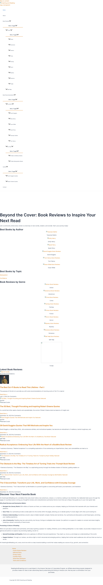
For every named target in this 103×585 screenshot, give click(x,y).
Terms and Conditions (19, 560)
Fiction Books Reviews (19, 550)
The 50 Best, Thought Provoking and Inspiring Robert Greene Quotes (30, 406)
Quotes (4, 166)
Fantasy (12, 61)
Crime (11, 56)
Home (4, 10)
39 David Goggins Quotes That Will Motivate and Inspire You (26, 425)
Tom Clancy (13, 141)
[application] (10, 21)
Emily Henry (13, 118)
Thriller (11, 83)
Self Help (9, 89)
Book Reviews (6, 21)
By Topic (9, 146)
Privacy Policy (17, 554)
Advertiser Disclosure (19, 558)
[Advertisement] (51, 201)
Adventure (12, 44)
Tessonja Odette (14, 135)
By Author (9, 104)
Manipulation (4, 275)
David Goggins (13, 113)
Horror (11, 67)
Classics (12, 50)
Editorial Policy (17, 552)
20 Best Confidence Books (16, 155)
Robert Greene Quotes (12, 181)
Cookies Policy (17, 556)
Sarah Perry (13, 130)
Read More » (3, 394)
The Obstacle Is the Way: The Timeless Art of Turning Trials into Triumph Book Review (37, 464)
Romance (12, 78)
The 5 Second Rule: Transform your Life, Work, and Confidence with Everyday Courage (37, 483)
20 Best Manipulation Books (16, 161)
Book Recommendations (8, 95)
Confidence (3, 278)
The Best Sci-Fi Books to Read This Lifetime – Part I (22, 387)
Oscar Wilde (13, 124)
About (4, 15)
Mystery (12, 72)
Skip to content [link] (4, 1)
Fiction (8, 30)
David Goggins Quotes (12, 175)
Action (11, 39)
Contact (4, 187)
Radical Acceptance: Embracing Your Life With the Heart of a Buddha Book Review (36, 444)
